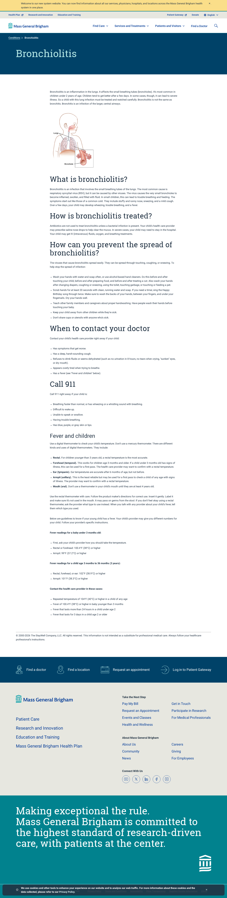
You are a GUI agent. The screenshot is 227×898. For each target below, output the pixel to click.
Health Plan (14, 15)
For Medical (191, 718)
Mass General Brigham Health (49, 746)
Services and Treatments (130, 26)
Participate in (189, 711)
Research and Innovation (40, 15)
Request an (140, 711)
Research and (39, 728)
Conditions (14, 37)
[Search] (216, 25)
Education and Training (69, 15)
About (129, 744)
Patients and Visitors (168, 26)
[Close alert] (209, 4)
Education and (37, 737)
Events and (136, 718)
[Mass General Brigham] (28, 25)
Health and (137, 725)
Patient (27, 719)
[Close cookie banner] (206, 890)
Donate (195, 15)
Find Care (99, 26)
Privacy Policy (66, 891)
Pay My (130, 704)
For (183, 758)
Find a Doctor (199, 26)
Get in (181, 704)
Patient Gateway (175, 15)
